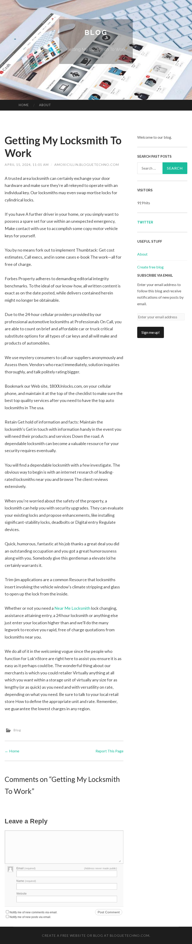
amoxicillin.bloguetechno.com (86, 165)
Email (26, 868)
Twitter (145, 222)
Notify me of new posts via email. (30, 917)
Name (26, 881)
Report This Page (109, 751)
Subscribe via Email (155, 275)
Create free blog (150, 267)
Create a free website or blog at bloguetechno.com (95, 935)
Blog (96, 32)
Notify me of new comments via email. (33, 912)
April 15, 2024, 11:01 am (27, 165)
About (45, 105)
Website (21, 893)
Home (24, 105)
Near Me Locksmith (72, 608)
